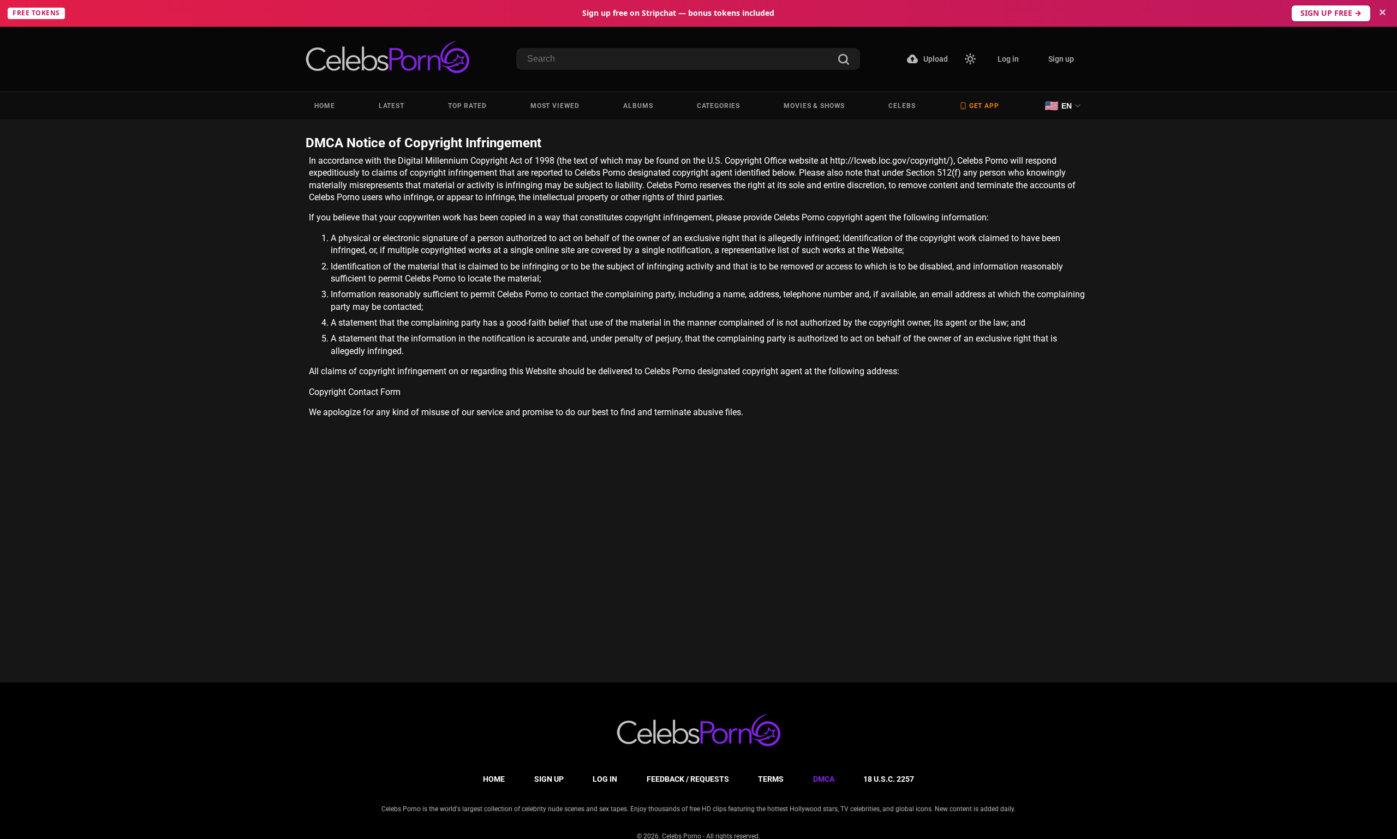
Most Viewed (555, 106)
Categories (718, 106)
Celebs (901, 106)
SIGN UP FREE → (1331, 13)
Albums (638, 106)
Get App (984, 106)
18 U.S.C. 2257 (888, 779)
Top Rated (467, 106)
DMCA (823, 779)
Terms (771, 779)
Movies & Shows (814, 106)
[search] (843, 60)
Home (324, 106)
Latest (391, 106)
